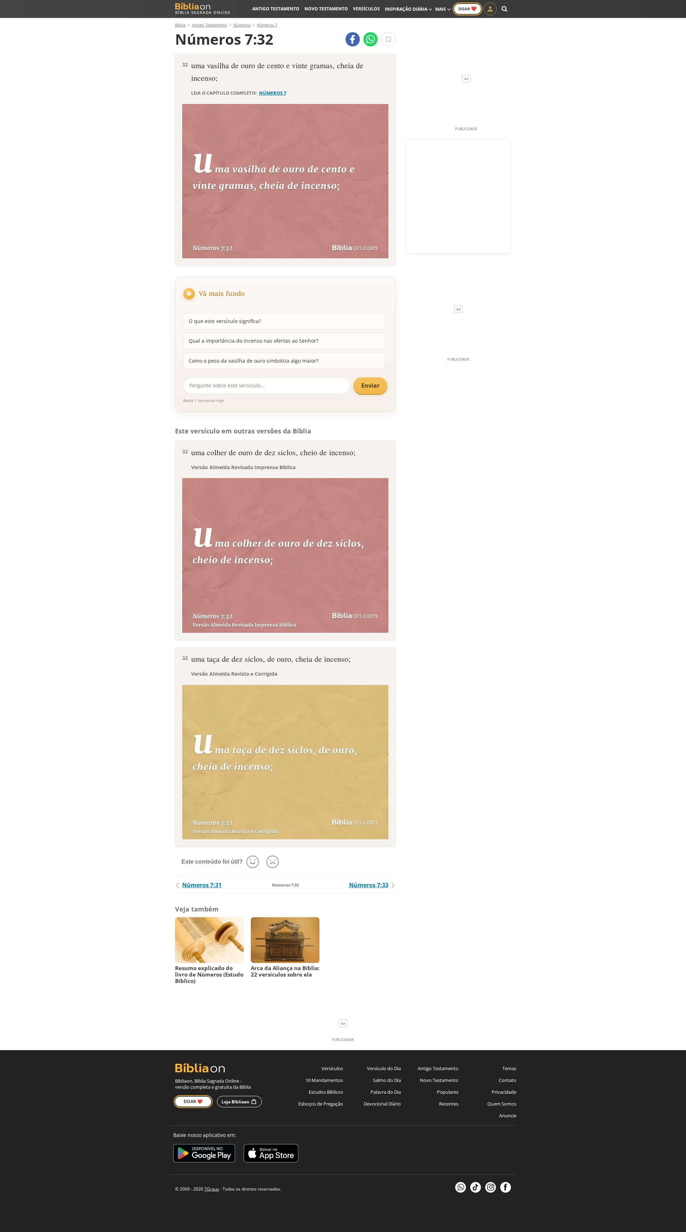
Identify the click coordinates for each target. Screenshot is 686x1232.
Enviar (370, 385)
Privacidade (504, 1092)
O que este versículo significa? (225, 321)
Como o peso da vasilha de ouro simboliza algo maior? (253, 360)
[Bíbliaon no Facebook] (505, 1187)
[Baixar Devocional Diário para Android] (204, 1154)
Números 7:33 (368, 885)
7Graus (211, 1189)
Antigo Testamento (275, 9)
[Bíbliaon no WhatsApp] (460, 1187)
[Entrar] (490, 9)
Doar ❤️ (193, 1101)
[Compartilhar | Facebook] (353, 39)
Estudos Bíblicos (326, 1092)
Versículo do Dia (384, 1068)
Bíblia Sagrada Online (202, 12)
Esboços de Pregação (320, 1104)
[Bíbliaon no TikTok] (475, 1187)
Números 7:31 (202, 885)
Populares (447, 1092)
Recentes (448, 1104)
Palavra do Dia (386, 1092)
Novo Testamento (326, 9)
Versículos (366, 9)
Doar (467, 8)
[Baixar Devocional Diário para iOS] (271, 1154)
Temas (509, 1068)
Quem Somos (501, 1104)
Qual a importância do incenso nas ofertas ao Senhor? (253, 340)
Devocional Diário (382, 1104)
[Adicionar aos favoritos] (388, 39)
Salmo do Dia (387, 1080)
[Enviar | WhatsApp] (370, 39)
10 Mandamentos (324, 1080)
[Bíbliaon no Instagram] (490, 1187)
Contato (507, 1080)
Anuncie (507, 1115)
